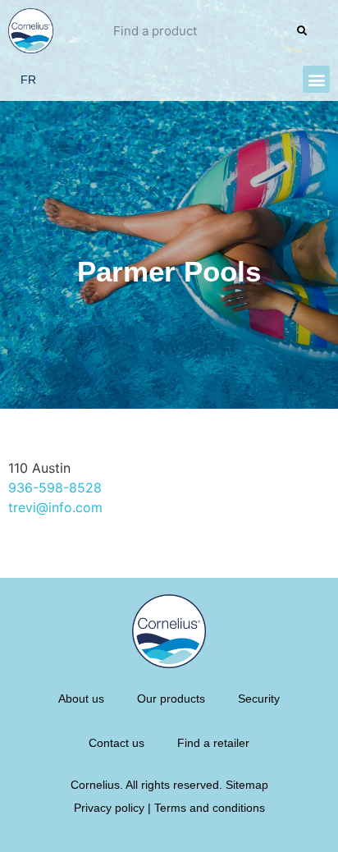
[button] (316, 79)
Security (259, 698)
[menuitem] (28, 79)
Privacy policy (109, 807)
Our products (171, 698)
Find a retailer (213, 742)
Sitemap (247, 784)
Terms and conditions (209, 807)
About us (81, 698)
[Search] (301, 30)
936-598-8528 (55, 487)
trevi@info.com (55, 507)
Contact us (116, 742)
